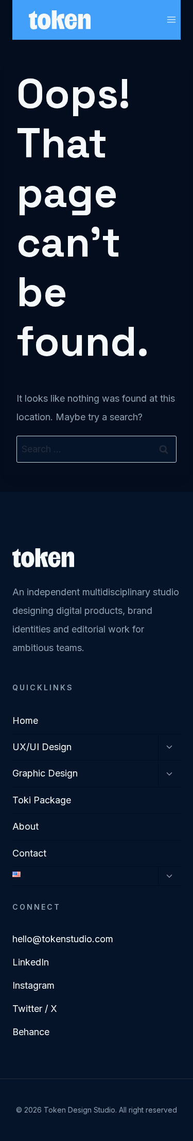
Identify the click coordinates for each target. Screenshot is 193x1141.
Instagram (33, 985)
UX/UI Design (42, 746)
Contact (29, 853)
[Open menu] (171, 20)
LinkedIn (30, 962)
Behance (30, 1031)
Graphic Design (45, 773)
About (25, 826)
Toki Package (41, 800)
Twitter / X (34, 1008)
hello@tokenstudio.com (62, 938)
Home (25, 720)
